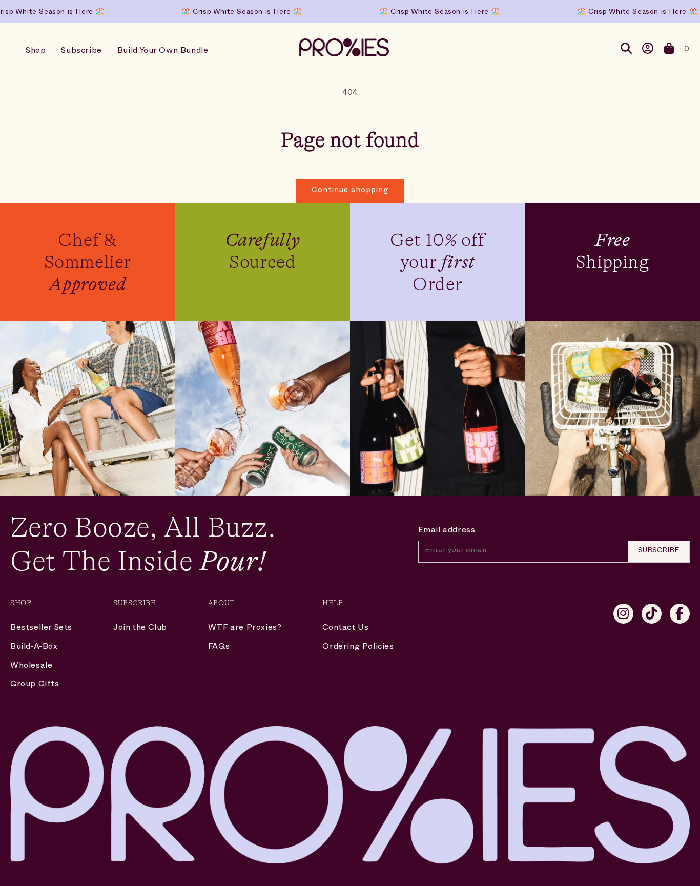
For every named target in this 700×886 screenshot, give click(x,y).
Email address (447, 531)
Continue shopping (350, 191)
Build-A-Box (34, 648)
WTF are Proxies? (245, 629)
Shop (36, 52)
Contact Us (345, 629)
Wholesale (31, 667)
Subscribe (81, 52)
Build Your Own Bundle (163, 52)
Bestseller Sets (41, 629)
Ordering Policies (358, 648)
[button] (669, 51)
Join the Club (140, 629)
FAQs (219, 648)
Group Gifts (34, 685)
